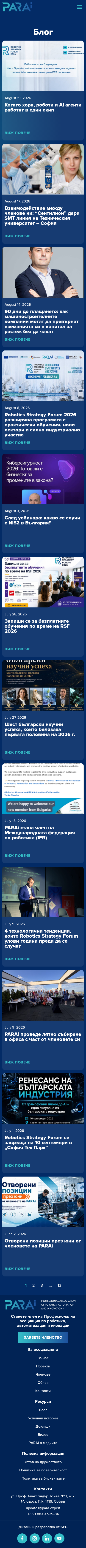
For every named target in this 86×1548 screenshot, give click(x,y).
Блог (43, 1409)
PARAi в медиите (43, 1442)
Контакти (43, 1390)
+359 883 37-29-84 (43, 1513)
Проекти (43, 1366)
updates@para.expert (43, 1507)
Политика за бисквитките (43, 1478)
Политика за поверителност (43, 1470)
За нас (43, 1357)
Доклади (43, 1426)
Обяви (43, 1382)
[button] (79, 7)
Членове (43, 1374)
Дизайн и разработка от (43, 1526)
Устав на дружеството (43, 1461)
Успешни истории (43, 1418)
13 (59, 1285)
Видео (43, 1434)
